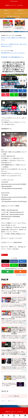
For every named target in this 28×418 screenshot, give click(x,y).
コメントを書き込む (14, 396)
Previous (1, 25)
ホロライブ (5, 254)
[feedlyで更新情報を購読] (7, 271)
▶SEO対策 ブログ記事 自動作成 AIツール (12, 57)
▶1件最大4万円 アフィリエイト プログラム (13, 52)
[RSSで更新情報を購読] (20, 271)
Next (27, 25)
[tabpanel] (8, 24)
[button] (22, 94)
